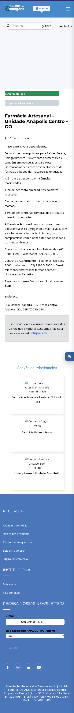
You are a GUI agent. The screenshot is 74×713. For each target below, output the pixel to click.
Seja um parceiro (14, 550)
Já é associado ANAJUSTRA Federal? (31, 630)
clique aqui (39, 333)
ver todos (65, 26)
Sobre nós (9, 584)
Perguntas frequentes (17, 542)
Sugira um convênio (15, 559)
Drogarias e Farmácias (19, 103)
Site (8, 286)
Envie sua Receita (19, 274)
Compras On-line (15, 94)
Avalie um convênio (15, 525)
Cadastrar (13, 647)
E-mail (11, 616)
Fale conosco (11, 592)
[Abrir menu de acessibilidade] (69, 356)
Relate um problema (16, 534)
